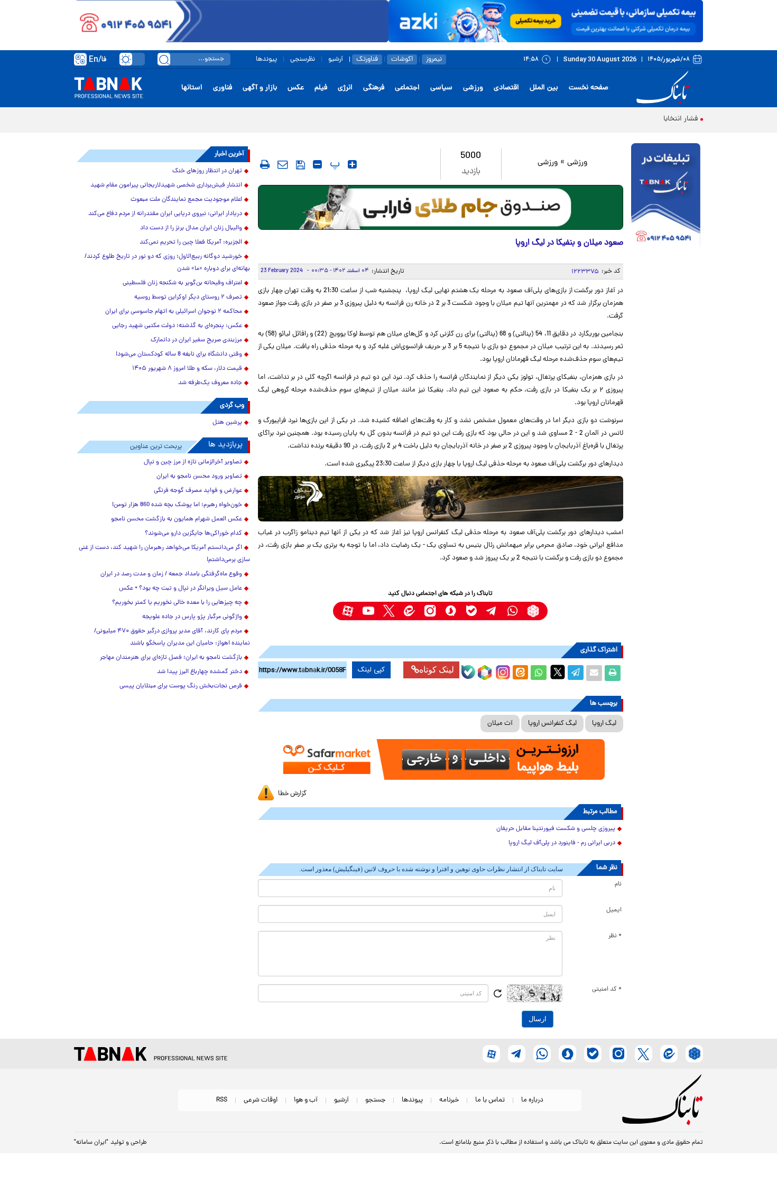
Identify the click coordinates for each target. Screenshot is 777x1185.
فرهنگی (373, 88)
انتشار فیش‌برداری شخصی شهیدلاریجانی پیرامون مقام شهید (166, 185)
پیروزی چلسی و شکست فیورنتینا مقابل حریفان (555, 829)
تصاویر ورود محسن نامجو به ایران (199, 476)
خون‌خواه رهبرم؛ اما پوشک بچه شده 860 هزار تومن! (177, 505)
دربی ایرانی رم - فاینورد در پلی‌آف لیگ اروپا (561, 843)
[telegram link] (491, 611)
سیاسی (441, 88)
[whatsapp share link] (539, 673)
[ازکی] (545, 21)
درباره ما (532, 1100)
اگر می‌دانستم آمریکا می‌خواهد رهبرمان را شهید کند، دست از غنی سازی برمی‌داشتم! (164, 554)
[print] (264, 164)
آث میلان (500, 724)
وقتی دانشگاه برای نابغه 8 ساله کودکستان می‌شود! (179, 354)
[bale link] (471, 611)
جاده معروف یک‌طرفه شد (210, 383)
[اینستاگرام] (502, 671)
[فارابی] (440, 207)
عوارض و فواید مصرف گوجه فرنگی (198, 491)
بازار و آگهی (260, 88)
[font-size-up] (352, 164)
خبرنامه (449, 1100)
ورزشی (473, 88)
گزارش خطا (292, 794)
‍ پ (333, 164)
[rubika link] (533, 611)
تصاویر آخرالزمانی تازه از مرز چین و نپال (193, 462)
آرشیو (335, 59)
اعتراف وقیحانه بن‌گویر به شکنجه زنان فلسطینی (182, 283)
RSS (221, 1100)
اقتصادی (506, 88)
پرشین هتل (227, 422)
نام (618, 884)
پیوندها (266, 59)
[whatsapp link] (512, 611)
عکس (296, 88)
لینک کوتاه (436, 669)
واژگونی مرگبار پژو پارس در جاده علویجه (192, 617)
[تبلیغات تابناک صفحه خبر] (665, 196)
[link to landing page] (664, 88)
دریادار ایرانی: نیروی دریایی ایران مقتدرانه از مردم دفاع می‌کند (165, 214)
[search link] (164, 59)
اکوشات (402, 59)
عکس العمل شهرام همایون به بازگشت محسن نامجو (176, 519)
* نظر (615, 936)
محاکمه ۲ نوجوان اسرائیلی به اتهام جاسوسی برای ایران (173, 311)
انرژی (345, 88)
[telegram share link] (576, 673)
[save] (300, 164)
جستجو (375, 1100)
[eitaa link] (409, 611)
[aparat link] (347, 611)
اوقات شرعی (261, 1100)
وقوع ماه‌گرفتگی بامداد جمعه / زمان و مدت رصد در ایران (171, 574)
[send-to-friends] (283, 164)
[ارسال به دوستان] (594, 673)
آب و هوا (306, 1100)
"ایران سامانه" (91, 1142)
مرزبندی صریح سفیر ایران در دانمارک (196, 340)
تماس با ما (490, 1100)
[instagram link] (430, 611)
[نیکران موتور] (440, 498)
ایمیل (614, 910)
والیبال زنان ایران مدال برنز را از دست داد (191, 228)
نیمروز (434, 59)
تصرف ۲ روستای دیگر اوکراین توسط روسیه (188, 297)
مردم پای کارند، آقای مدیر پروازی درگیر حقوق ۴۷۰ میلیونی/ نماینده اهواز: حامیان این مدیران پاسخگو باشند (172, 637)
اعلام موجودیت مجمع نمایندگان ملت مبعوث (186, 199)
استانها (191, 88)
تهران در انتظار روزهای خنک (207, 171)
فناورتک (367, 59)
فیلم (320, 88)
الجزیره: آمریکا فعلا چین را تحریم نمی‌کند (191, 242)
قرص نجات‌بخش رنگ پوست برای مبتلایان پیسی (180, 686)
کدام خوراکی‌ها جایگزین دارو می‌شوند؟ (193, 533)
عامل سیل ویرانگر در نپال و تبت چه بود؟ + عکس (180, 588)
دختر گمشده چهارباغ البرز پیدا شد (199, 672)
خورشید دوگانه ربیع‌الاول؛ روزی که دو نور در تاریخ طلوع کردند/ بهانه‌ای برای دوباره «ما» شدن (167, 263)
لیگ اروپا (604, 724)
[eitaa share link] (520, 673)
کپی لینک (371, 670)
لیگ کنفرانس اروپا (552, 724)
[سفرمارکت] (440, 759)
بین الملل (544, 88)
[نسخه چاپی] (613, 673)
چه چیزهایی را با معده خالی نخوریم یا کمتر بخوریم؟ (177, 603)
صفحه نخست (588, 88)
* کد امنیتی (607, 989)
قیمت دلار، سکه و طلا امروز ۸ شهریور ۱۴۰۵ (187, 369)
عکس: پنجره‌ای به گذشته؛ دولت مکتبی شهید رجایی (177, 326)
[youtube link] (368, 611)
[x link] (388, 611)
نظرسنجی (302, 59)
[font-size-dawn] (317, 164)
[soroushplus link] (450, 611)
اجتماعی (407, 88)
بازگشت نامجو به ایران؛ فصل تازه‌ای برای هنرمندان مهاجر (171, 658)
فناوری (222, 88)
